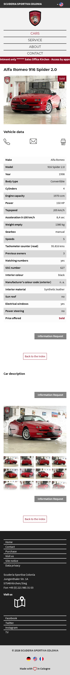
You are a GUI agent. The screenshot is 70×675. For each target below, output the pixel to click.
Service (35, 40)
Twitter (9, 623)
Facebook (11, 618)
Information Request (50, 336)
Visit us (9, 556)
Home (9, 542)
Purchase (11, 551)
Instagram (11, 627)
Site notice (11, 560)
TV (6, 632)
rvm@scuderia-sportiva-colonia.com (33, 141)
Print (63, 142)
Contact (35, 53)
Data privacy (12, 565)
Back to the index (35, 356)
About (35, 47)
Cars (35, 33)
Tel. (7, 142)
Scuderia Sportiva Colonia (23, 4)
